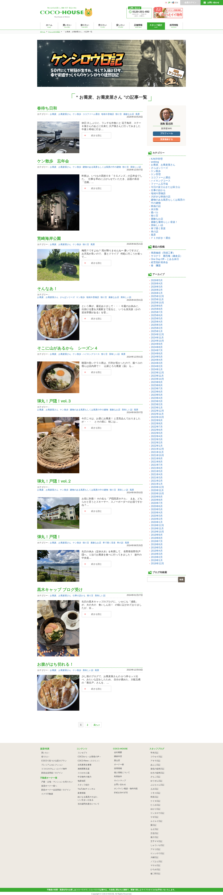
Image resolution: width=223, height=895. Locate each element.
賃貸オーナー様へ (49, 786)
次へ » (97, 725)
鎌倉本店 (118, 756)
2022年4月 (157, 436)
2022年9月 (157, 420)
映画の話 (156, 206)
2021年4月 (157, 474)
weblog (155, 162)
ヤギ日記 (154, 817)
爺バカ (154, 212)
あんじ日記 (155, 765)
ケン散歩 (77, 114)
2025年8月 (157, 309)
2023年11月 (157, 375)
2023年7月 (157, 388)
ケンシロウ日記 (157, 853)
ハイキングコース (91, 354)
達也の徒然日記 (157, 769)
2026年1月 (157, 293)
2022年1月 (157, 445)
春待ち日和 (47, 108)
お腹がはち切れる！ (55, 664)
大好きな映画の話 (160, 196)
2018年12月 (157, 563)
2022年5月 (157, 433)
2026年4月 (157, 283)
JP (169, 3)
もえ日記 (154, 829)
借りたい (45, 756)
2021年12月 (157, 449)
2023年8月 (157, 385)
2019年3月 (157, 554)
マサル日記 (155, 865)
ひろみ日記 (155, 869)
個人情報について (122, 772)
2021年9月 (157, 458)
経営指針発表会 (159, 262)
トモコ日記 (155, 793)
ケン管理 (156, 174)
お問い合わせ (213, 2)
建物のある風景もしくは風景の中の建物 (102, 167)
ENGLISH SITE (121, 793)
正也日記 (154, 833)
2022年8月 (157, 423)
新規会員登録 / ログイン (52, 773)
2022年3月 (157, 439)
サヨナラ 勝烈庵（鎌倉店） (166, 256)
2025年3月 (157, 325)
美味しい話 (135, 167)
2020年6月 (157, 506)
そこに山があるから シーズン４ (67, 348)
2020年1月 (157, 522)
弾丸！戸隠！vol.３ (54, 401)
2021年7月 (157, 465)
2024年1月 (157, 369)
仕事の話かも (79, 595)
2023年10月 (157, 379)
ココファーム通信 (91, 114)
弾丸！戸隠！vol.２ (54, 481)
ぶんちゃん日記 (157, 785)
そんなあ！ (47, 288)
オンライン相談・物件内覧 (126, 788)
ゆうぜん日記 (156, 781)
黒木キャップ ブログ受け (60, 589)
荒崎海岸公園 (49, 238)
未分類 (154, 209)
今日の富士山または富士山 (165, 187)
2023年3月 (157, 401)
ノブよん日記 (156, 861)
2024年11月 (157, 337)
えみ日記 (154, 789)
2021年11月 (157, 452)
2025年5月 (157, 318)
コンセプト (83, 753)
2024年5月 (157, 356)
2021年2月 (157, 480)
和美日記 (154, 797)
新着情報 (82, 793)
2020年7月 (157, 503)
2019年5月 (157, 547)
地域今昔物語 (107, 114)
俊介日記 (154, 837)
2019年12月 (157, 525)
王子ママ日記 (156, 841)
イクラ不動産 (47, 794)
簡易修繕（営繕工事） (163, 252)
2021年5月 (157, 471)
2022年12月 (157, 410)
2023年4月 (157, 398)
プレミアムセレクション (52, 765)
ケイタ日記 (155, 801)
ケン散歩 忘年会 (53, 161)
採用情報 (118, 768)
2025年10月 (157, 302)
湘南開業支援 (84, 769)
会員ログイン (190, 2)
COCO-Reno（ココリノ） (89, 761)
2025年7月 (157, 312)
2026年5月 (157, 280)
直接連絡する (166, 139)
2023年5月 (157, 395)
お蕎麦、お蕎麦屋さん (60, 114)
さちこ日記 (155, 777)
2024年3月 (157, 363)
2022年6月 (157, 430)
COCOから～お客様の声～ (89, 756)
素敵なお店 (128, 114)
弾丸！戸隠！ (49, 536)
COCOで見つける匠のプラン (54, 761)
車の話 (120, 542)
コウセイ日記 (156, 756)
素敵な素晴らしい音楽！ (164, 222)
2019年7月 (157, 541)
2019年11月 (157, 528)
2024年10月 (157, 340)
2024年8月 (157, 347)
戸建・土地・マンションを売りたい (57, 782)
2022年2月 (157, 442)
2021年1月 (157, 484)
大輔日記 (154, 857)
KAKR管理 (157, 159)
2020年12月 (157, 487)
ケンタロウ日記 (157, 813)
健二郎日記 (155, 873)
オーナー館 (119, 764)
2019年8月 (157, 538)
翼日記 (153, 825)
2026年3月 (157, 286)
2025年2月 (157, 328)
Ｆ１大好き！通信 (160, 238)
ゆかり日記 (155, 809)
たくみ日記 (155, 805)
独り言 (118, 114)
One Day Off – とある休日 (165, 259)
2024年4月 (157, 360)
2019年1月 (157, 560)
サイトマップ (120, 780)
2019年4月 (157, 550)
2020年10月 (157, 493)
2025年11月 (157, 299)
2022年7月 (157, 426)
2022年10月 (157, 417)
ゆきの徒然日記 (157, 773)
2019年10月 (157, 531)
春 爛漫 (156, 265)
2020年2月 (157, 519)
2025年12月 (157, 296)
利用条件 (118, 776)
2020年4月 (157, 512)
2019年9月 (157, 535)
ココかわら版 (84, 773)
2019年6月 (157, 544)
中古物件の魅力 (84, 777)
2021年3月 (157, 477)
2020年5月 (157, 509)
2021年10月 (157, 455)
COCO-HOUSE (108, 894)
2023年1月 (157, 407)
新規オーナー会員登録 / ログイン (56, 790)
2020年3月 (157, 515)
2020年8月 (157, 500)
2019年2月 (157, 557)
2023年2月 (157, 404)
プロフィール (166, 133)
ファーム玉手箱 (159, 184)
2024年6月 (157, 353)
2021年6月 (157, 468)
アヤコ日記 (155, 849)
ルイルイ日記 (156, 821)
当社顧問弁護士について (88, 804)
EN (176, 3)
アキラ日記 (155, 761)
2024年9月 (157, 344)
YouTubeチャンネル (86, 789)
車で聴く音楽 (109, 542)
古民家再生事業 (84, 765)
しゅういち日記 (157, 845)
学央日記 (154, 753)
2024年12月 (157, 334)
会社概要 (118, 752)
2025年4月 (157, 321)
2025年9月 (157, 305)
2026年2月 (157, 290)
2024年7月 (157, 350)
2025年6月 (157, 315)
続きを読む (96, 135)
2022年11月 (157, 414)
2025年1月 (157, 331)
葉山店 (117, 760)
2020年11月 (157, 490)
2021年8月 (157, 461)
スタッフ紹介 (84, 785)
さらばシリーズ (67, 297)
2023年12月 (157, 372)
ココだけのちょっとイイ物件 (54, 769)
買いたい (45, 753)
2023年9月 (157, 382)
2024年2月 (157, 366)
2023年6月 (157, 391)
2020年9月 (157, 496)
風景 (137, 114)
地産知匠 (82, 781)
